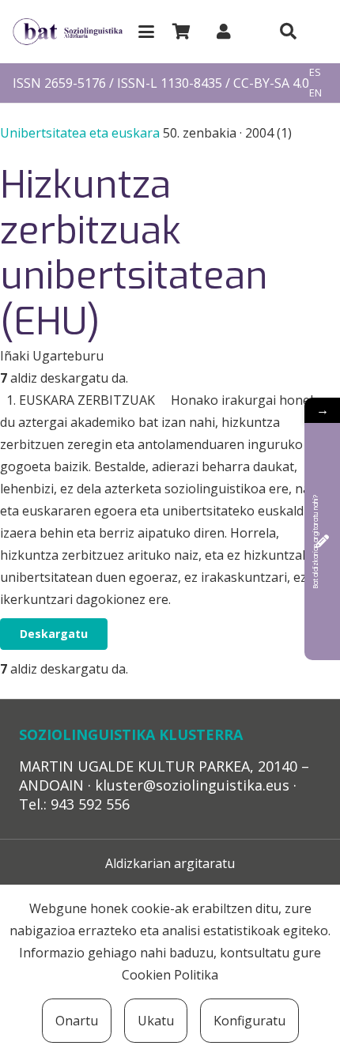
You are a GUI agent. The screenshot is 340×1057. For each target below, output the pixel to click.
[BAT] (68, 32)
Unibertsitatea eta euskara (81, 133)
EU (315, 52)
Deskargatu (54, 633)
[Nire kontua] (224, 31)
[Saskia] (181, 31)
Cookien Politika (170, 974)
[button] (146, 32)
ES (315, 72)
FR (314, 113)
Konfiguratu (249, 1020)
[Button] (287, 32)
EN (315, 92)
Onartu (76, 1020)
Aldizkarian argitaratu (170, 863)
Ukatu (156, 1020)
